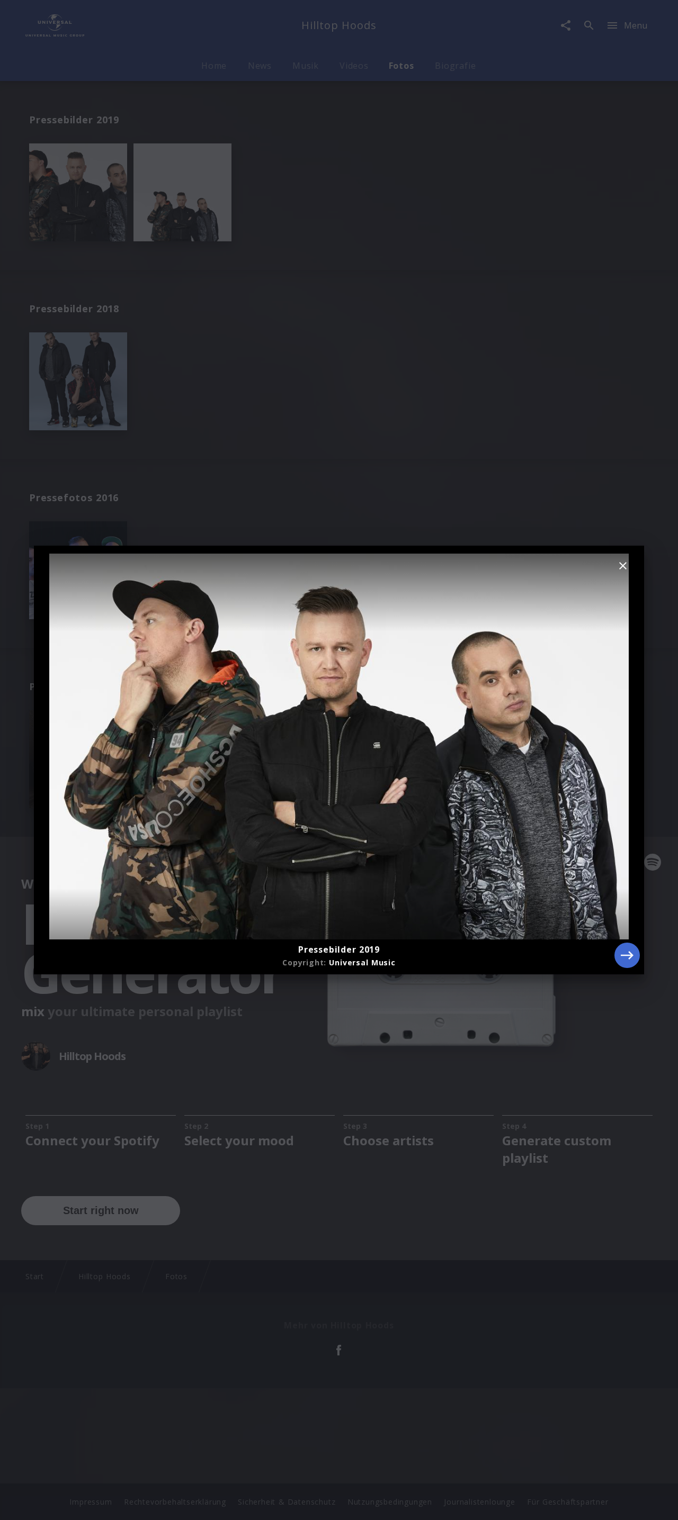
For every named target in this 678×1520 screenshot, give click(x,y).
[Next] (627, 955)
